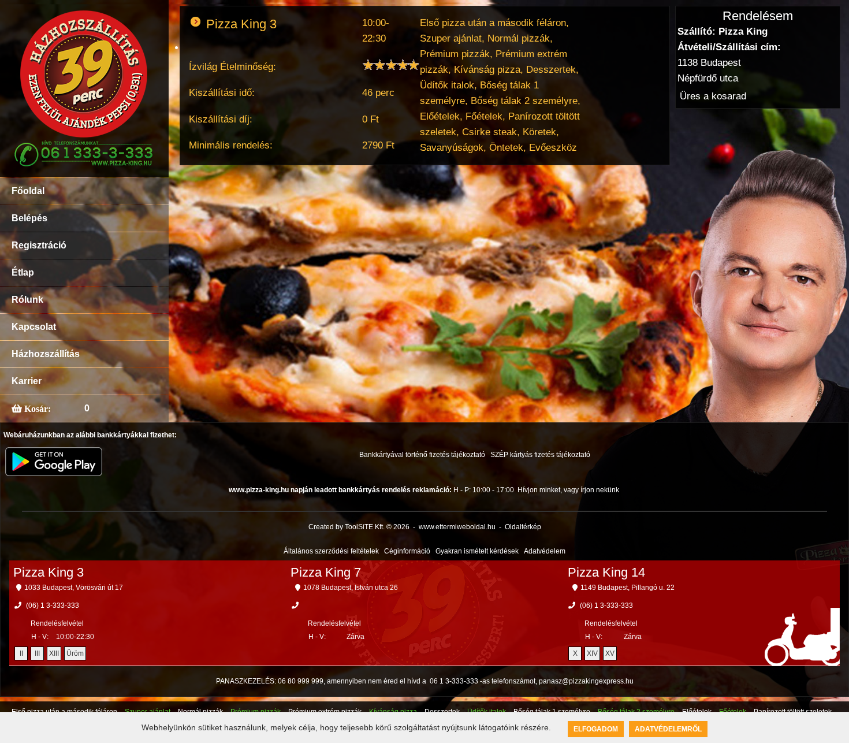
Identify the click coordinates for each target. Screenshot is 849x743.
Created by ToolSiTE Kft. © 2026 (358, 527)
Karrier (27, 381)
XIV (592, 653)
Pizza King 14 (606, 572)
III (37, 653)
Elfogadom (596, 729)
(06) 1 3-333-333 (52, 605)
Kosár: (36, 408)
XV (610, 653)
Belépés (29, 218)
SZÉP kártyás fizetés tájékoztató (540, 455)
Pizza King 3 (48, 572)
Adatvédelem (544, 551)
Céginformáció (407, 551)
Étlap (23, 272)
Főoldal (28, 191)
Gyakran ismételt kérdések (477, 551)
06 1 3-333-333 (454, 681)
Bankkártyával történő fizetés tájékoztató (422, 455)
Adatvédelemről (668, 729)
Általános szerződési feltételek (331, 551)
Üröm (75, 653)
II (21, 653)
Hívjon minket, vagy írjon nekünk (568, 490)
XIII (54, 653)
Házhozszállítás (46, 354)
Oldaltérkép (523, 527)
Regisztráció (39, 245)
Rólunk (27, 299)
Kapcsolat (34, 327)
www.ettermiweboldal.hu (457, 527)
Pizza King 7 (326, 572)
